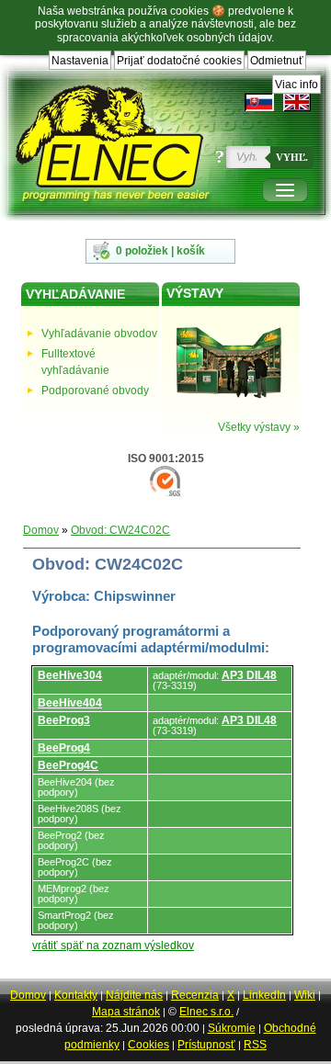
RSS (255, 1044)
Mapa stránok (126, 1011)
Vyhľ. (292, 157)
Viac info (296, 84)
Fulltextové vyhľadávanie (75, 362)
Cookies (148, 1044)
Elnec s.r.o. (206, 1011)
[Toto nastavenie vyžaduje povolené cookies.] (297, 102)
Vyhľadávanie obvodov (99, 333)
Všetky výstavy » (259, 427)
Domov (41, 530)
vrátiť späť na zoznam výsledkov (113, 945)
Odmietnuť (276, 60)
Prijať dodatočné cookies (179, 60)
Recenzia (195, 995)
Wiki (304, 995)
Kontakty (75, 995)
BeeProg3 (64, 720)
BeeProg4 (64, 747)
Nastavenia (79, 60)
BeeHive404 (70, 702)
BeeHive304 (70, 675)
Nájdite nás (134, 995)
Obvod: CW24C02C (120, 530)
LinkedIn (264, 995)
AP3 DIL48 (249, 675)
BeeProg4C (68, 765)
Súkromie (232, 1028)
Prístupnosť (206, 1044)
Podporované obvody (95, 390)
